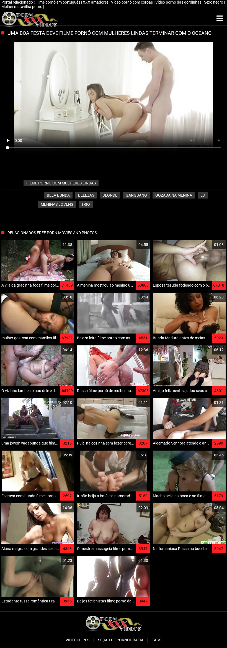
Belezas (86, 195)
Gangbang (136, 195)
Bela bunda (58, 195)
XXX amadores (96, 2)
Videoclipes (77, 640)
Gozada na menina (173, 195)
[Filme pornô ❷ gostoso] (29, 18)
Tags (156, 640)
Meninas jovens (57, 204)
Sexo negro (214, 2)
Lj (202, 195)
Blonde (109, 195)
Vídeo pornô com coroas (132, 2)
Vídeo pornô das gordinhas (178, 2)
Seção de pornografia (120, 640)
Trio (85, 204)
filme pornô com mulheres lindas (61, 183)
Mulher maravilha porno (22, 6)
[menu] (220, 18)
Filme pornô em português (58, 2)
